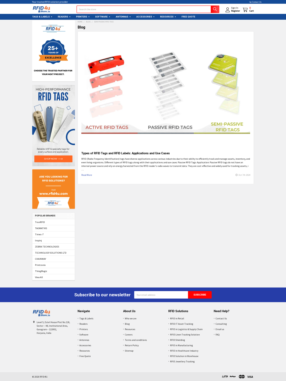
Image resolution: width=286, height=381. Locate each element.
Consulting (221, 323)
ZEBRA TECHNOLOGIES (47, 246)
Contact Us (256, 2)
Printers (81, 16)
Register (235, 10)
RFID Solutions (178, 311)
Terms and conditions (136, 339)
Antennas (122, 16)
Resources (167, 16)
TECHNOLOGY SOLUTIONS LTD (50, 252)
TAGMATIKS (41, 228)
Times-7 (39, 234)
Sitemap (129, 350)
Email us (220, 329)
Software (101, 16)
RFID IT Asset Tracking (181, 323)
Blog (127, 323)
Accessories (144, 16)
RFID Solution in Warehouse (184, 356)
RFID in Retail (177, 318)
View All (39, 277)
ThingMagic (41, 271)
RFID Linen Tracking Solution (185, 334)
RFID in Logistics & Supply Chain (186, 329)
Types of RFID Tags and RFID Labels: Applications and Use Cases (125, 153)
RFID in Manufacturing (181, 345)
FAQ (218, 334)
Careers (129, 334)
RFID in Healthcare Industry (184, 350)
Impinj (38, 240)
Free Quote (188, 16)
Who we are (130, 318)
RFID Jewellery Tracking (182, 361)
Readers (63, 16)
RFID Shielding (177, 339)
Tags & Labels (41, 16)
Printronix (40, 264)
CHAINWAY (40, 258)
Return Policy (132, 345)
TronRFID (40, 222)
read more (86, 174)
